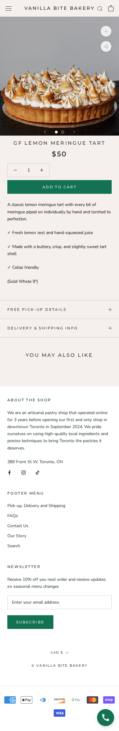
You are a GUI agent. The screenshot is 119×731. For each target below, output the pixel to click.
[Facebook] (9, 472)
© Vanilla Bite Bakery (59, 665)
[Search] (100, 8)
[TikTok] (37, 472)
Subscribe (30, 622)
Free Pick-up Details (36, 309)
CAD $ (57, 653)
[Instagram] (23, 472)
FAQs (12, 516)
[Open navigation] (8, 8)
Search (13, 546)
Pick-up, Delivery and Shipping (36, 506)
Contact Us (17, 526)
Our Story (16, 536)
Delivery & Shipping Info (42, 328)
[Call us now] (105, 717)
